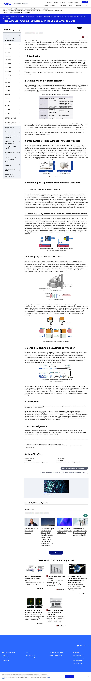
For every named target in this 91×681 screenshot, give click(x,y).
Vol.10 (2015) (8, 79)
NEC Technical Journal (18, 8)
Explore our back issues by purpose (11, 136)
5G (37, 33)
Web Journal (8, 165)
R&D (34, 33)
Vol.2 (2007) (7, 109)
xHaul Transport (47, 494)
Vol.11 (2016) (8, 75)
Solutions (4, 658)
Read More (40, 588)
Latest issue (8, 35)
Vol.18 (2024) (8, 48)
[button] (49, 5)
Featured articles (9, 127)
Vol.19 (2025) (8, 44)
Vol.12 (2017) (8, 71)
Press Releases (29, 655)
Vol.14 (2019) (8, 63)
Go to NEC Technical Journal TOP (74, 472)
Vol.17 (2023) (45, 8)
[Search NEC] (87, 5)
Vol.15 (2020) (8, 59)
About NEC (10, 8)
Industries (4, 660)
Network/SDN (28, 33)
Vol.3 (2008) (7, 105)
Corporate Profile (77, 655)
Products (4, 655)
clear (85, 515)
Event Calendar (29, 658)
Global (41, 33)
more (57, 553)
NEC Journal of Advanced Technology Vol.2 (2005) (10, 117)
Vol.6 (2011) (7, 94)
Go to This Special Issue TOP (50, 472)
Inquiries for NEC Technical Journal (9, 175)
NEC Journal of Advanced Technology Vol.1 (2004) (10, 123)
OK (69, 676)
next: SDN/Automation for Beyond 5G (73, 468)
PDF (85, 37)
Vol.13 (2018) (8, 67)
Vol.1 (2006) (7, 113)
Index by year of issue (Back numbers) (32, 8)
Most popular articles (10, 132)
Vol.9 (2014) (7, 82)
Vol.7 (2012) (7, 90)
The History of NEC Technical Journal (10, 142)
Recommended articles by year (12, 153)
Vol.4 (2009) (7, 101)
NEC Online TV (76, 663)
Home (4, 8)
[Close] (88, 676)
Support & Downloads (55, 655)
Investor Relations (77, 658)
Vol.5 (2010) (7, 98)
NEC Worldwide (77, 660)
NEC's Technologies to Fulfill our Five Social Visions (10, 159)
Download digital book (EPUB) (11, 170)
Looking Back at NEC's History (10, 147)
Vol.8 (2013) (7, 86)
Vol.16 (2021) (8, 56)
